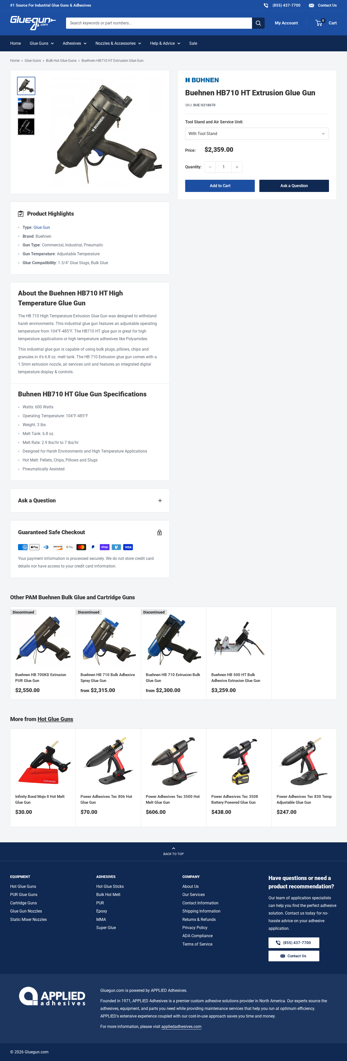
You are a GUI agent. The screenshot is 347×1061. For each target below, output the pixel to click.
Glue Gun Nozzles (26, 911)
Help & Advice (162, 43)
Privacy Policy (195, 927)
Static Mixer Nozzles (28, 919)
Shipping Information (201, 911)
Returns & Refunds (199, 919)
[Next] (337, 777)
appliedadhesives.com (181, 1026)
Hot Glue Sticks (110, 886)
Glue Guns (39, 43)
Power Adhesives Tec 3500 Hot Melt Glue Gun (173, 799)
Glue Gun (42, 227)
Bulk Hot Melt (108, 894)
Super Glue (106, 927)
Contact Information (200, 903)
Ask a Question (294, 185)
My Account (286, 22)
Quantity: (193, 167)
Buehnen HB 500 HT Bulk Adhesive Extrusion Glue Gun (235, 678)
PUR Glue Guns (23, 894)
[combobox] (159, 23)
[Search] (258, 23)
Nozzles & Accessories (116, 43)
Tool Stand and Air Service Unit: (229, 121)
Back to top (173, 854)
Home (15, 43)
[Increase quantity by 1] (237, 167)
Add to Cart (220, 185)
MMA (101, 919)
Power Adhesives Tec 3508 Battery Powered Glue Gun (234, 799)
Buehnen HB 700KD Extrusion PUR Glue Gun (40, 678)
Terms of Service (197, 944)
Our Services (193, 894)
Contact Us (327, 5)
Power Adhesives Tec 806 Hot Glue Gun (106, 799)
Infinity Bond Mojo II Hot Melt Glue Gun (40, 799)
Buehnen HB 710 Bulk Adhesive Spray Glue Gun (108, 678)
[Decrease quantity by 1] (210, 167)
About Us (190, 886)
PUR (100, 903)
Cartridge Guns (23, 903)
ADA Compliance (197, 935)
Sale (193, 43)
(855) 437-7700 (282, 5)
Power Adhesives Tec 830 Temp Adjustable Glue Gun (304, 799)
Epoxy (101, 911)
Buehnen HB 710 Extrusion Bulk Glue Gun (173, 678)
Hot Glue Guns (55, 719)
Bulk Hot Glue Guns (61, 60)
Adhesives (72, 43)
